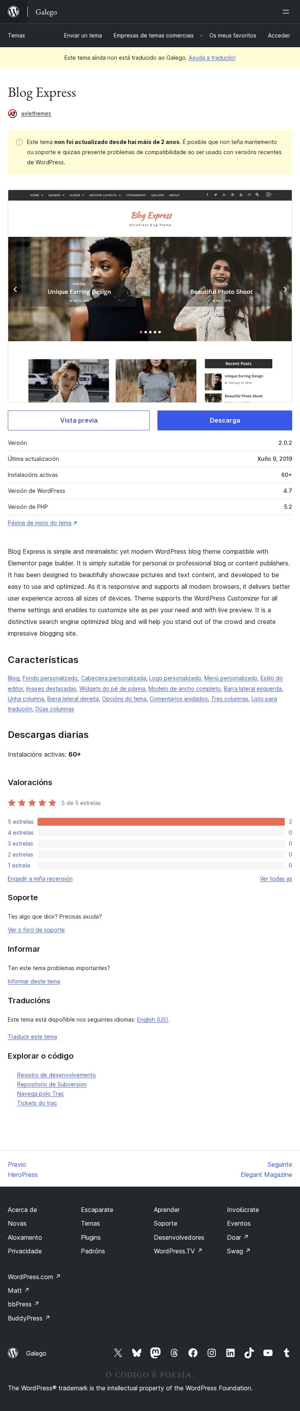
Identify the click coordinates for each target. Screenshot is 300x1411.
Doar (238, 1237)
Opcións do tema (124, 698)
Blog (14, 678)
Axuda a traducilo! (212, 57)
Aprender (167, 1210)
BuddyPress (29, 1318)
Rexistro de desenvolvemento (56, 1075)
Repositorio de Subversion (52, 1084)
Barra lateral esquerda (253, 688)
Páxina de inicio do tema (39, 522)
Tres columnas (229, 698)
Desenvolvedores (179, 1237)
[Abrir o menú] (287, 11)
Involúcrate (243, 1210)
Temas (16, 35)
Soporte (165, 1223)
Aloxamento (25, 1237)
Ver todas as (276, 878)
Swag (239, 1251)
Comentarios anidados (179, 698)
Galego (36, 1353)
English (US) (152, 1019)
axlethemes (36, 113)
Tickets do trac (37, 1103)
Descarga (225, 420)
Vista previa (79, 420)
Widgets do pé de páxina (112, 688)
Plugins (91, 1237)
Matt (19, 1290)
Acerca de (22, 1210)
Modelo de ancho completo (184, 688)
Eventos (239, 1223)
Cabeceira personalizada (113, 678)
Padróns (93, 1251)
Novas (17, 1223)
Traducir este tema (32, 1036)
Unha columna (26, 698)
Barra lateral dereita (73, 698)
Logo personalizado (175, 678)
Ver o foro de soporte (36, 929)
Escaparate (97, 1210)
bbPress (23, 1304)
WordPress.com (34, 1277)
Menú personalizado (230, 678)
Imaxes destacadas (51, 688)
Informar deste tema (34, 981)
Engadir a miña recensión (40, 878)
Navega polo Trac (40, 1093)
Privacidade (25, 1251)
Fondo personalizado (50, 678)
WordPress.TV (178, 1251)
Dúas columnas (55, 709)
